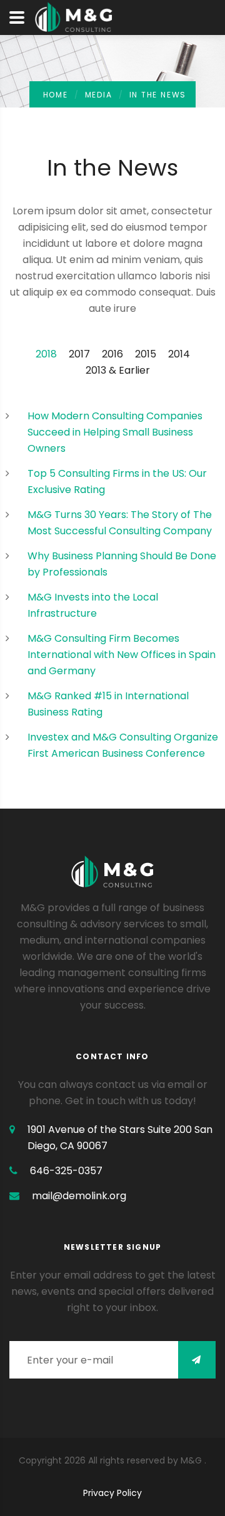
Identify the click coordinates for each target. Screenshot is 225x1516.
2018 (46, 354)
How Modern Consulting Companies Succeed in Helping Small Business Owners (115, 432)
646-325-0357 (66, 1171)
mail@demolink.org (79, 1196)
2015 (145, 354)
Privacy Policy (112, 1493)
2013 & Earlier (118, 370)
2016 (112, 354)
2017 (79, 354)
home (55, 94)
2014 (179, 354)
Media (98, 94)
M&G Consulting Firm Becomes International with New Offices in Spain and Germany (122, 654)
